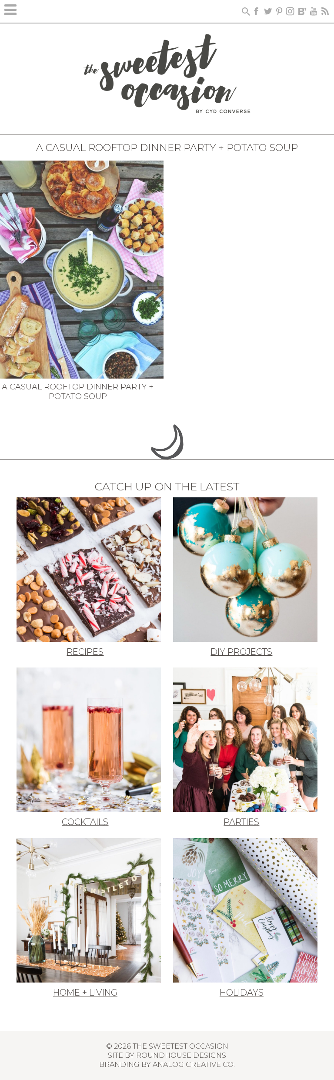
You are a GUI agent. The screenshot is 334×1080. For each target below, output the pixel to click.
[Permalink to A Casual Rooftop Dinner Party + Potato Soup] (82, 268)
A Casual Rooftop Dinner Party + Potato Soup (78, 391)
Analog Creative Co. (194, 1064)
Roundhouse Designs (181, 1055)
